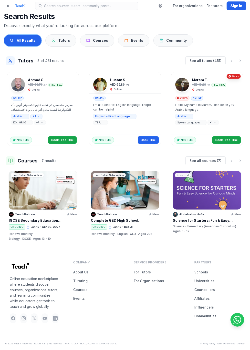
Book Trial (148, 140)
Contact (241, 343)
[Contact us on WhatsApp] (237, 320)
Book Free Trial (62, 140)
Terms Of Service (226, 343)
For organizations (188, 6)
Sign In (236, 6)
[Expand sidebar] (7, 5)
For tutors (215, 6)
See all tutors (205, 61)
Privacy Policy (207, 343)
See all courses (205, 161)
